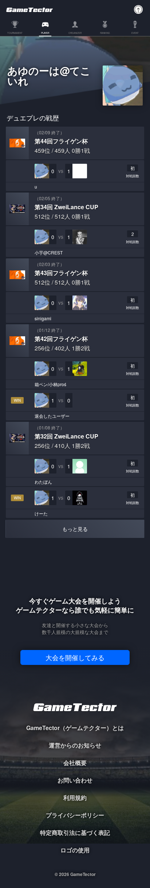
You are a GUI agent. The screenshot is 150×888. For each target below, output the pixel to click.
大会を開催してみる (75, 657)
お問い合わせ (75, 780)
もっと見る (75, 528)
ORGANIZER (75, 33)
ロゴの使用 (75, 850)
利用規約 (75, 797)
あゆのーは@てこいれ (49, 77)
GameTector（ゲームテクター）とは (75, 728)
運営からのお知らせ (75, 745)
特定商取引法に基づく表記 (75, 832)
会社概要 (75, 762)
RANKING (105, 33)
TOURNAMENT (15, 33)
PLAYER (45, 33)
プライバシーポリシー (75, 815)
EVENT (135, 33)
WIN (17, 400)
